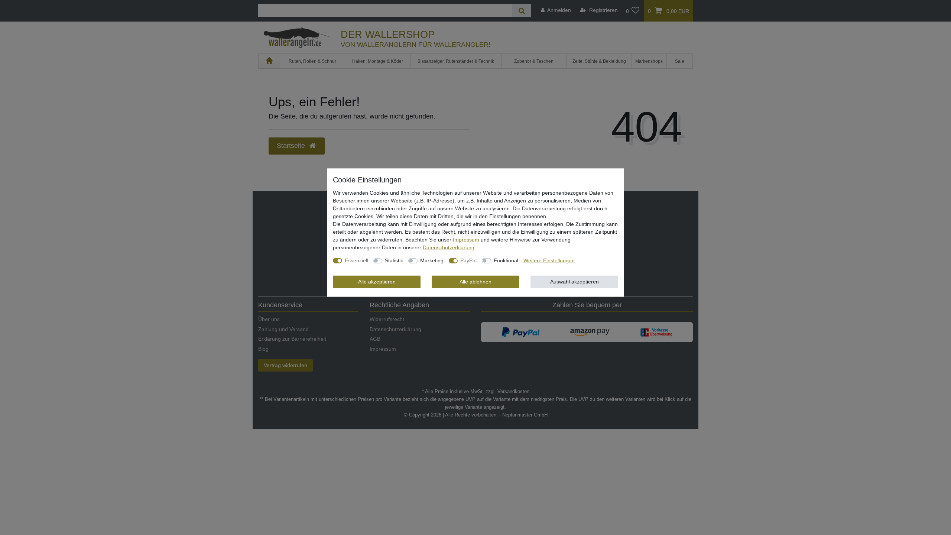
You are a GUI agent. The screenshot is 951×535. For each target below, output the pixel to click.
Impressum (466, 240)
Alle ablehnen (475, 282)
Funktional (506, 260)
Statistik (394, 260)
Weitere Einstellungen (549, 260)
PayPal (468, 260)
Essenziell (356, 260)
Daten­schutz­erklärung (448, 247)
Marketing (432, 260)
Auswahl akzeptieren (574, 282)
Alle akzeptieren (377, 282)
